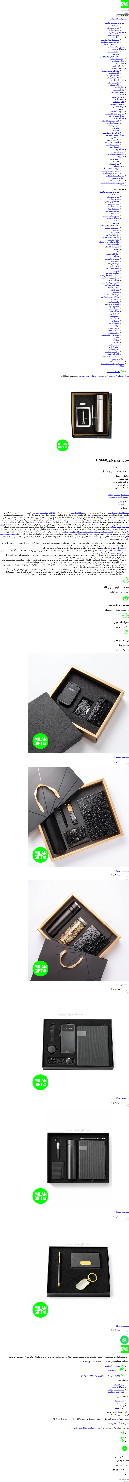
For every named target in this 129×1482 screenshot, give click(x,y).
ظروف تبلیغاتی (117, 68)
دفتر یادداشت (118, 102)
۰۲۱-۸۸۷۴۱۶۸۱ (113, 372)
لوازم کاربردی (118, 97)
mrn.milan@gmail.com (112, 1366)
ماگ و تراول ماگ (112, 75)
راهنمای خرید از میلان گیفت (112, 183)
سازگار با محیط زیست (114, 113)
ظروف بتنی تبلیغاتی (110, 71)
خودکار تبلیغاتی (117, 49)
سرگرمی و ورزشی (116, 116)
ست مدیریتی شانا (121, 757)
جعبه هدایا (120, 94)
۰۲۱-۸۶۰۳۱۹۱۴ (113, 1376)
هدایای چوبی (119, 149)
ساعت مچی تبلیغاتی (110, 44)
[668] (91, 454)
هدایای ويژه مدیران (116, 32)
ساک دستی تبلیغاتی (116, 47)
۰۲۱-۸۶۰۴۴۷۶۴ (86, 1376)
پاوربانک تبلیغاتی (112, 123)
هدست (116, 130)
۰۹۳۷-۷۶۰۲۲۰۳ (113, 1370)
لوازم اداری (119, 99)
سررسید (115, 25)
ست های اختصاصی (116, 550)
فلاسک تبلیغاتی (113, 78)
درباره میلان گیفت (116, 180)
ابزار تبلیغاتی (119, 87)
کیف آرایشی (114, 147)
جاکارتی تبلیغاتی (117, 61)
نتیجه (126, 13)
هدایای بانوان (119, 90)
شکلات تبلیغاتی (117, 111)
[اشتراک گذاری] (123, 1479)
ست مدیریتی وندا (122, 984)
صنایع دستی (119, 156)
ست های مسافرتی (116, 548)
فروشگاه (112, 376)
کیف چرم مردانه (112, 142)
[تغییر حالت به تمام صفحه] (125, 1479)
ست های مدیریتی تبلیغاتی (118, 513)
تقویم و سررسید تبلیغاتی (114, 23)
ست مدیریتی (113, 35)
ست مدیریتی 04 (122, 1326)
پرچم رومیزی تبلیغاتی (110, 171)
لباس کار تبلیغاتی (117, 80)
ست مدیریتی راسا (121, 871)
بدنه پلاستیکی (113, 51)
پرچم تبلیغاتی (118, 166)
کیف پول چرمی (112, 144)
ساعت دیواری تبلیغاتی (110, 40)
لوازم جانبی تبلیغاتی (111, 133)
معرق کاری (114, 164)
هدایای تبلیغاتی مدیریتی (45, 513)
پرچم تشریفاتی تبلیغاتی (109, 168)
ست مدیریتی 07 (122, 1098)
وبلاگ (121, 185)
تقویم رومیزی (113, 28)
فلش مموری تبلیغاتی (110, 121)
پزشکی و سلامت (117, 104)
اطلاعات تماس (117, 178)
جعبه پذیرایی (119, 152)
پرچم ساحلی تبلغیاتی (110, 173)
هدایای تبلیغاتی (123, 376)
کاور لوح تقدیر (118, 66)
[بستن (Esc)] (120, 1479)
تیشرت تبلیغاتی (112, 82)
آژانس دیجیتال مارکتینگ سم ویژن (88, 1428)
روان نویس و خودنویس (109, 56)
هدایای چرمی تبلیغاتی (115, 135)
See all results (123, 16)
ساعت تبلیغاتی (118, 37)
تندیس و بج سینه (117, 92)
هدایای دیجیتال (118, 118)
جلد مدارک (119, 63)
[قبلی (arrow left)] (128, 1481)
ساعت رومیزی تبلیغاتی (109, 42)
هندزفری (115, 128)
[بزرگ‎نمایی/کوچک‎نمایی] (128, 1479)
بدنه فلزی (115, 54)
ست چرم (115, 137)
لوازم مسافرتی (117, 106)
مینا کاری (115, 161)
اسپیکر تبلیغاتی (113, 125)
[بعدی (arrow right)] (125, 1481)
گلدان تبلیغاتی (113, 73)
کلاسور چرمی (113, 140)
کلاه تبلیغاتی (114, 85)
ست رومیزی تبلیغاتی (115, 154)
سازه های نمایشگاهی (115, 175)
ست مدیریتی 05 (122, 1212)
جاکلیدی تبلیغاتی (117, 59)
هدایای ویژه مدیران (98, 376)
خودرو (121, 109)
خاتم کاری (114, 159)
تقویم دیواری (113, 30)
